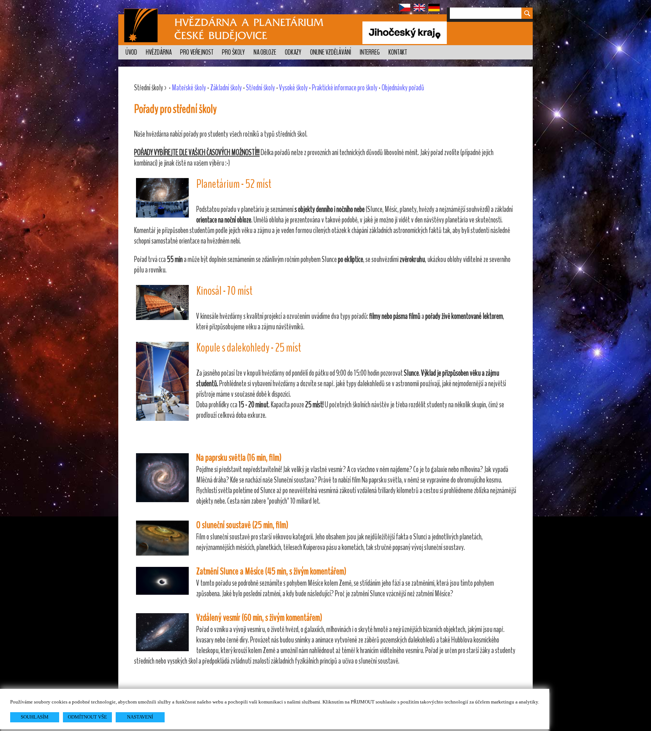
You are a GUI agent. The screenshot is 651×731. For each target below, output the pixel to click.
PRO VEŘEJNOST (196, 52)
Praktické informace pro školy (344, 87)
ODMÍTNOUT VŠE (87, 717)
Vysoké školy (293, 87)
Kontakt (397, 52)
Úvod (131, 52)
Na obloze (265, 52)
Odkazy (293, 52)
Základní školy (226, 87)
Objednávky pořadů (403, 87)
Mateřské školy (189, 87)
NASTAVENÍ (140, 717)
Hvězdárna (158, 52)
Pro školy (233, 52)
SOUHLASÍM (35, 717)
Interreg (370, 52)
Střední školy (260, 87)
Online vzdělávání (330, 52)
